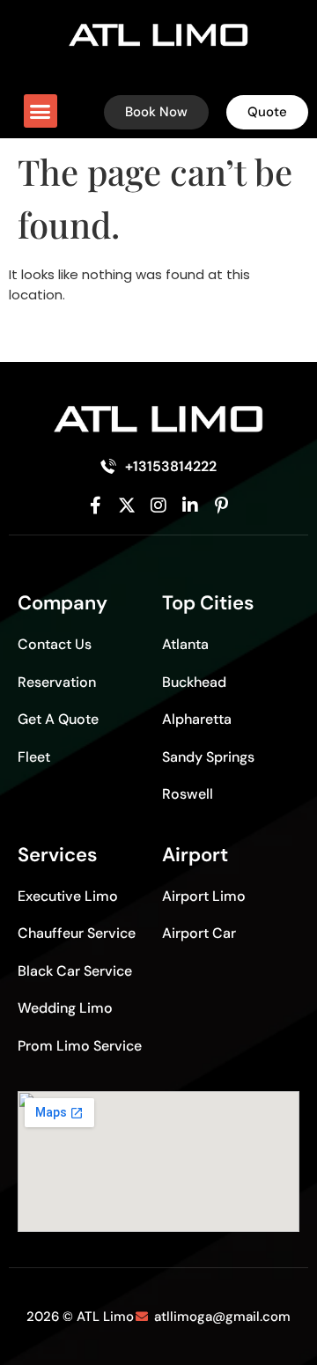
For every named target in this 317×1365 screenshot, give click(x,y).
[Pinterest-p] (221, 505)
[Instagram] (158, 505)
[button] (40, 111)
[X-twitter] (126, 505)
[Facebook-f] (96, 505)
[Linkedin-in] (190, 505)
